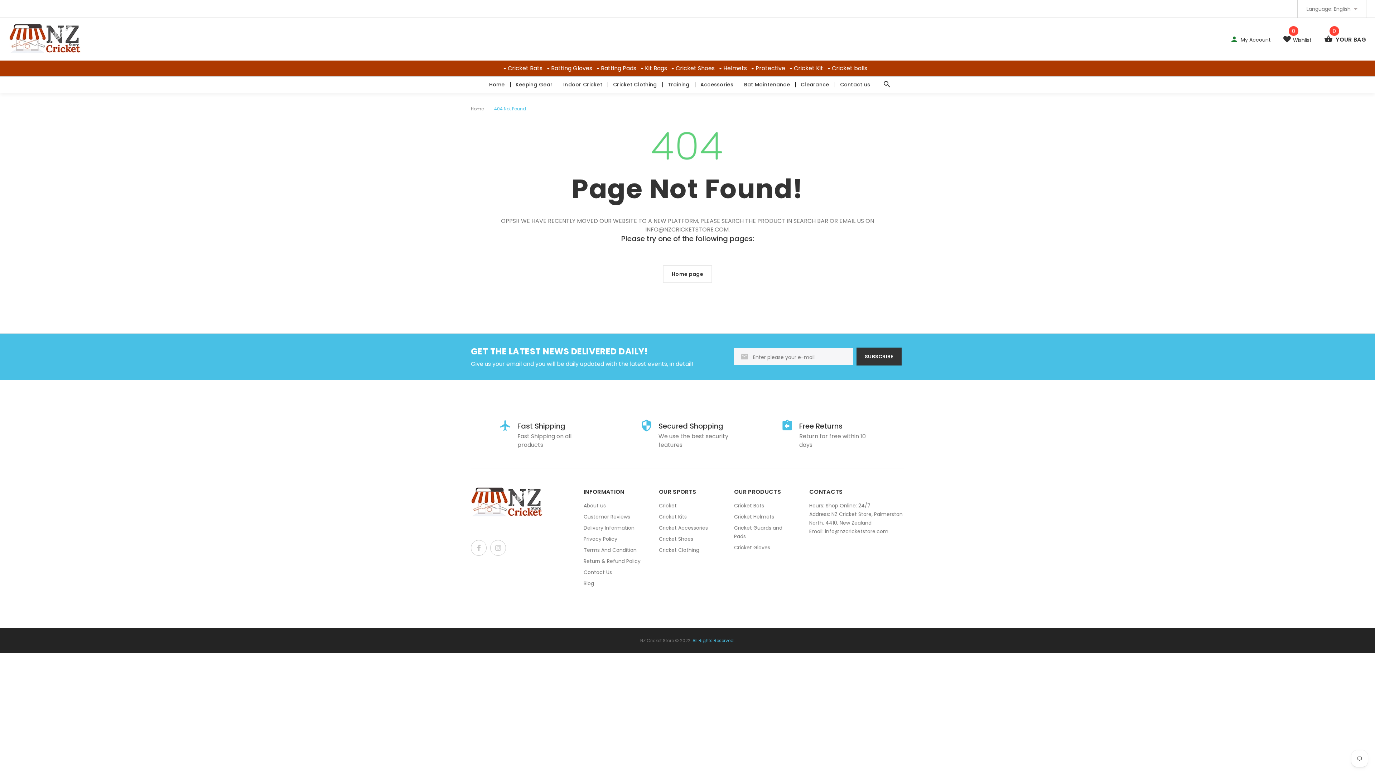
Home (497, 84)
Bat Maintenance (767, 84)
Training (679, 84)
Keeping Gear (534, 84)
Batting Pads (618, 68)
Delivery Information (609, 527)
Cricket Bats (525, 68)
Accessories (716, 84)
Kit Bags (656, 68)
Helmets (735, 68)
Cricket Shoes (695, 68)
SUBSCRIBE (879, 356)
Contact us (855, 84)
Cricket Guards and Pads (758, 532)
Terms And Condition (610, 550)
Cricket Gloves (752, 547)
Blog (589, 583)
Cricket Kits (673, 516)
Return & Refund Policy (612, 561)
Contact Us (598, 572)
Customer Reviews (607, 516)
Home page (687, 274)
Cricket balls (849, 68)
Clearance (815, 84)
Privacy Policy (600, 539)
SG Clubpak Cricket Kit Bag (97, 746)
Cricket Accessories (683, 527)
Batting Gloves (571, 68)
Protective (770, 68)
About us (595, 505)
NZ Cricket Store (657, 640)
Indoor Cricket (582, 84)
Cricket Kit (808, 68)
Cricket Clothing (635, 84)
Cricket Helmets (754, 516)
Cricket (668, 505)
